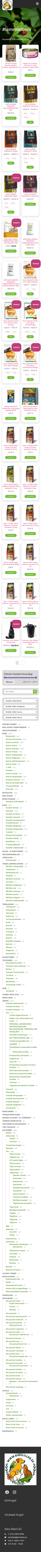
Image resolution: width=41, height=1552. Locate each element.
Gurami (12, 1307)
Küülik (8, 1282)
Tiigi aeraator (14, 1163)
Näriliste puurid (12, 894)
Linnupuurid (10, 1108)
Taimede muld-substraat (16, 966)
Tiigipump (13, 1219)
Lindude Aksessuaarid (15, 1098)
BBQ (7, 1226)
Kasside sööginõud (13, 826)
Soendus (9, 935)
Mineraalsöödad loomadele (17, 1291)
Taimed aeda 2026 (10, 994)
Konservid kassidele (14, 835)
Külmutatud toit (12, 873)
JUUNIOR (13, 1044)
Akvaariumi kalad (13, 1301)
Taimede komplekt (20, 1197)
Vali (30, 122)
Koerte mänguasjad (14, 776)
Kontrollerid (10, 953)
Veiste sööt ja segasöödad (17, 1288)
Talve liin (13, 1062)
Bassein (9, 1267)
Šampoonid (10, 736)
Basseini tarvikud (13, 1270)
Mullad (8, 1133)
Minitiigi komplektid (17, 1210)
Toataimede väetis (13, 985)
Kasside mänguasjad (14, 829)
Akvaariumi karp (12, 1341)
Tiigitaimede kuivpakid (22, 1203)
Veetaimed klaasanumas (14, 1124)
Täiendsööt (10, 1092)
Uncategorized (9, 730)
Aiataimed (10, 1242)
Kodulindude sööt (13, 1279)
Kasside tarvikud (13, 814)
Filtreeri (9, 682)
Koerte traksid (12, 773)
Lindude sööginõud (13, 1105)
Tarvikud (9, 882)
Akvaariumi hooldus (14, 1360)
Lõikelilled (7, 857)
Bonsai (8, 969)
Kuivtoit (9, 944)
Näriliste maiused (13, 891)
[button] (20, 1506)
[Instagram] (14, 1492)
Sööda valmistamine (14, 1415)
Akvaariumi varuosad (14, 1351)
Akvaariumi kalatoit (14, 1323)
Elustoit (9, 925)
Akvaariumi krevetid (14, 1363)
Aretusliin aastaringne (18, 1035)
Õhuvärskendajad (11, 854)
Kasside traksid (12, 838)
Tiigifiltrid (13, 1216)
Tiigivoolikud (14, 1170)
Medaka (12, 1310)
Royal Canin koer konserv (16, 1421)
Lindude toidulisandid (14, 1003)
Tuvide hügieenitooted (18, 1015)
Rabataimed (8, 1111)
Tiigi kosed (13, 1207)
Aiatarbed (7, 1130)
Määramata (8, 1431)
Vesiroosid (17, 1178)
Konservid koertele (13, 739)
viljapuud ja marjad (17, 1250)
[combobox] (18, 692)
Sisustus (9, 929)
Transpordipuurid (13, 844)
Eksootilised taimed (14, 963)
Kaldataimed (8, 957)
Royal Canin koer (13, 1424)
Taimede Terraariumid (15, 972)
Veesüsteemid (12, 1393)
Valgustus (10, 950)
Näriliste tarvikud (13, 879)
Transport (10, 932)
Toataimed (7, 960)
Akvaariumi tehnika (14, 1369)
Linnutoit (9, 1089)
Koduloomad (8, 1277)
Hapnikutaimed (9, 724)
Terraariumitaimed (13, 919)
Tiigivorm (13, 1222)
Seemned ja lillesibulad (18, 1244)
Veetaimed (17, 1184)
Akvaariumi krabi (13, 1376)
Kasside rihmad (12, 808)
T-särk (8, 767)
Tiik (7, 1151)
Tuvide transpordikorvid (19, 1041)
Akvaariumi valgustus (15, 1329)
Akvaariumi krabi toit (14, 1320)
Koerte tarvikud (12, 742)
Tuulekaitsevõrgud (13, 1145)
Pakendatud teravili (14, 1285)
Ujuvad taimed (19, 1194)
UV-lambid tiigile (16, 1160)
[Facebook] (7, 1492)
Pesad (8, 1403)
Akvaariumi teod (12, 1354)
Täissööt (9, 876)
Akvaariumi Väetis (13, 1347)
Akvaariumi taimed (13, 1379)
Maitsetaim (14, 1260)
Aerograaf (10, 991)
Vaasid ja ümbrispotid (15, 801)
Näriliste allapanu (13, 897)
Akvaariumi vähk (13, 1332)
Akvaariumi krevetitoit (18, 1366)
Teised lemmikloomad (12, 864)
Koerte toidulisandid (14, 755)
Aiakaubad (10, 1136)
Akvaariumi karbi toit (18, 1344)
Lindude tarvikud (13, 1006)
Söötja (12, 1235)
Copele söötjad (12, 1412)
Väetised (9, 1148)
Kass (4, 805)
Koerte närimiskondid (14, 783)
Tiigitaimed (14, 1173)
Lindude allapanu (13, 1102)
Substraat (10, 916)
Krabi (8, 922)
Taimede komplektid (11, 1121)
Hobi (4, 988)
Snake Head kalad (16, 1303)
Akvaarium (7, 1298)
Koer (4, 733)
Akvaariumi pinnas (13, 1338)
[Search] (35, 692)
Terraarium (8, 904)
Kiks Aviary (7, 796)
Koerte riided (11, 764)
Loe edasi (10, 118)
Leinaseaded (11, 860)
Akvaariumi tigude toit (18, 1356)
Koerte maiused (12, 749)
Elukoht (9, 938)
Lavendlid (13, 1254)
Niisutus (9, 947)
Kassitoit (9, 811)
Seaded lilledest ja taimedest (16, 1118)
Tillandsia (10, 978)
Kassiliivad (10, 841)
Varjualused (11, 910)
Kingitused (7, 998)
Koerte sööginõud (13, 758)
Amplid (12, 1138)
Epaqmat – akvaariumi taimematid (23, 1381)
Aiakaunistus (11, 1239)
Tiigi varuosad (15, 1166)
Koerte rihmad (11, 752)
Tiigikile (12, 1213)
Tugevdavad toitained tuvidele (22, 1085)
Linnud (5, 1001)
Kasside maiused (13, 817)
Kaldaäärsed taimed (21, 1188)
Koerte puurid (11, 745)
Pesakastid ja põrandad (19, 1055)
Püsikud (12, 1257)
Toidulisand (10, 869)
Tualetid (9, 832)
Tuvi (7, 1013)
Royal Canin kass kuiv (15, 1427)
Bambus (12, 1263)
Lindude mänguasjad (14, 1095)
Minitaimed (10, 981)
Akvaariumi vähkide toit (19, 1334)
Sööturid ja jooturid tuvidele (20, 1073)
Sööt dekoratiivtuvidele (19, 1070)
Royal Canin (8, 1419)
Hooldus (9, 770)
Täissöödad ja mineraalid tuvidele (23, 1047)
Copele (5, 1391)
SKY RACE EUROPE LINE (19, 1038)
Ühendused (14, 1396)
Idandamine (17, 1247)
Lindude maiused (13, 1010)
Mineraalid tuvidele (21, 1052)
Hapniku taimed (19, 1175)
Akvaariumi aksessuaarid (16, 1316)
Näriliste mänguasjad (14, 866)
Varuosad (10, 913)
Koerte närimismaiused (15, 761)
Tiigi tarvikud (8, 1127)
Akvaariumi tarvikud (14, 1372)
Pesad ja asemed (13, 780)
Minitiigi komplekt (20, 1200)
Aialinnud (10, 1229)
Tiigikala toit (14, 1157)
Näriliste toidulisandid (15, 900)
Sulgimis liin (14, 1059)
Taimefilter (17, 1191)
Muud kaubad (8, 799)
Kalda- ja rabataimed (12, 851)
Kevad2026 (7, 793)
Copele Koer (11, 1399)
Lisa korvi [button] (10, 77)
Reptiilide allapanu (13, 941)
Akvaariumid (11, 1313)
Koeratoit (9, 789)
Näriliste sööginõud (14, 885)
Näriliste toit (11, 888)
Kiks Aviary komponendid (14, 727)
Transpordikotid (12, 786)
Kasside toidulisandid (14, 848)
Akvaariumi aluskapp (14, 1387)
